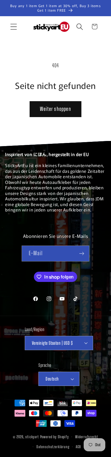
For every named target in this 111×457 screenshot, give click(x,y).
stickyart (32, 437)
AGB (78, 446)
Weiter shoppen (55, 109)
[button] (13, 26)
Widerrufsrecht (86, 437)
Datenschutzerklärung (52, 446)
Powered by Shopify (54, 437)
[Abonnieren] (81, 253)
